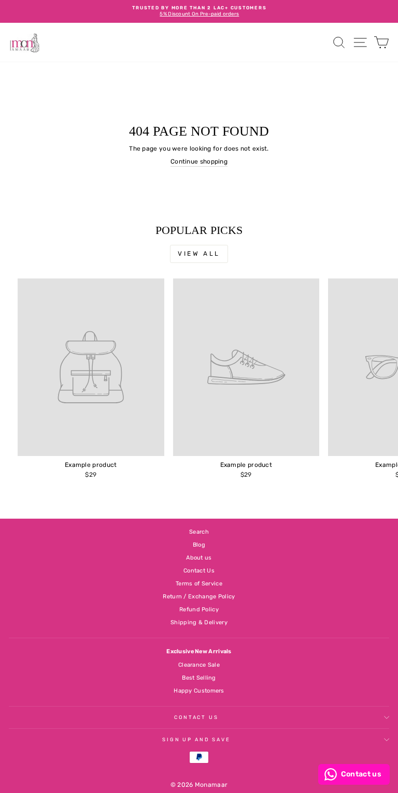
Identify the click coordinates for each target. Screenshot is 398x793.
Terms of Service (199, 583)
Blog (199, 544)
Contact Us (199, 570)
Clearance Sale (199, 665)
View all (199, 253)
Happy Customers (199, 690)
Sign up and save (196, 739)
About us (198, 557)
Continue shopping (199, 161)
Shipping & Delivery (199, 622)
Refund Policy (199, 609)
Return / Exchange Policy (199, 596)
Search (199, 531)
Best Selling (199, 677)
